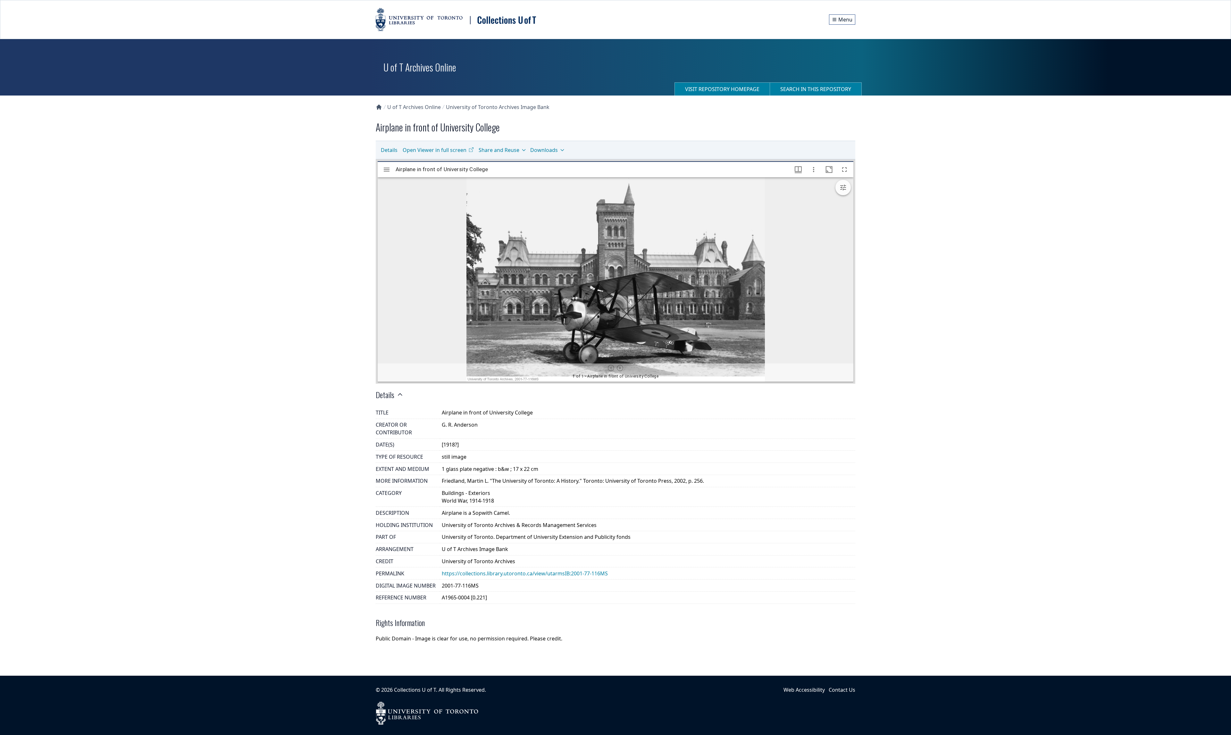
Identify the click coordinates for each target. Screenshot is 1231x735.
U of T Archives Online (414, 107)
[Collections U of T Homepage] (379, 107)
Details (389, 150)
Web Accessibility (804, 689)
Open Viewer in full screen (434, 150)
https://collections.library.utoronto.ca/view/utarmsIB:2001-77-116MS (525, 573)
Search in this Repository (815, 89)
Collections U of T (415, 689)
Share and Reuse (499, 150)
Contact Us (842, 689)
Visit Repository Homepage (722, 89)
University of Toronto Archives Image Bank (497, 107)
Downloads (544, 150)
